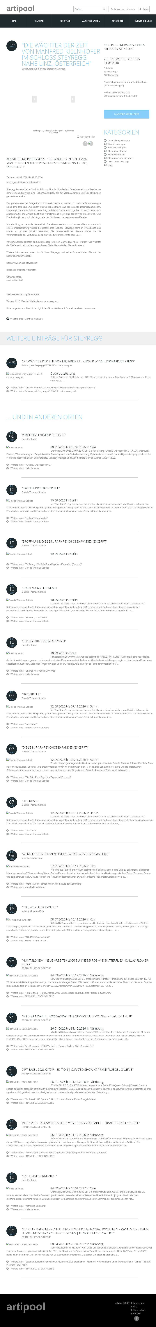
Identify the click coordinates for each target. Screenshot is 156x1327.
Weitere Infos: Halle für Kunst (25, 468)
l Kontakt (136, 1313)
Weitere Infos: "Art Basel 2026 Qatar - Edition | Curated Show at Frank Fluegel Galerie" (52, 1099)
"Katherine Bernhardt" (39, 1176)
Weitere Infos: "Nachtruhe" (23, 724)
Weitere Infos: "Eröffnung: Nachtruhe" (28, 518)
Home (13, 20)
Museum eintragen (116, 151)
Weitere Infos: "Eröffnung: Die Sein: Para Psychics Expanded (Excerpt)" (45, 564)
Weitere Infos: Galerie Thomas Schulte (30, 521)
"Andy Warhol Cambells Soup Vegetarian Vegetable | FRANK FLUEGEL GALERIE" (81, 1123)
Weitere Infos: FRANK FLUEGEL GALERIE (32, 996)
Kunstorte (117, 20)
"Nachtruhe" (31, 694)
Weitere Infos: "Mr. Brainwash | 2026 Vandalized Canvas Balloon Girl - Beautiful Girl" (51, 1046)
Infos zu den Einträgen (118, 161)
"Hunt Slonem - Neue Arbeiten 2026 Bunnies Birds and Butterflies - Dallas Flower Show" (85, 962)
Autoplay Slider (87, 137)
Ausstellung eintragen (124, 9)
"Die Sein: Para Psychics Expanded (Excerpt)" (55, 747)
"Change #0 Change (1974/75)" (44, 641)
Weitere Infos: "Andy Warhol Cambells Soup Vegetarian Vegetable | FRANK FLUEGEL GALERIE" (58, 1152)
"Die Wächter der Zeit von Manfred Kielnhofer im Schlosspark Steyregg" (78, 361)
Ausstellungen (91, 20)
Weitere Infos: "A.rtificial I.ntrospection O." (30, 464)
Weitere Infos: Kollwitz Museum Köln (29, 940)
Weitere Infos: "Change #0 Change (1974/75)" (32, 670)
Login (143, 9)
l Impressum (137, 1303)
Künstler (65, 20)
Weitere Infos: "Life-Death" (23, 830)
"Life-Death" (30, 801)
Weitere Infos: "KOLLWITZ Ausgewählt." (29, 937)
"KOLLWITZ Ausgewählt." (40, 907)
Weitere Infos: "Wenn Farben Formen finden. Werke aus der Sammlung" (45, 883)
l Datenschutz (138, 1310)
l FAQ (134, 1306)
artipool (20, 8)
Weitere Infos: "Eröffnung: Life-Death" (28, 617)
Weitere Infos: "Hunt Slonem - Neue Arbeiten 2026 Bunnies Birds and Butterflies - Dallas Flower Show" (60, 993)
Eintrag (39, 20)
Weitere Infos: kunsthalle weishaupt (28, 887)
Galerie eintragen (116, 144)
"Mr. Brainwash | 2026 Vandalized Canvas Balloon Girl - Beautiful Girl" (77, 1016)
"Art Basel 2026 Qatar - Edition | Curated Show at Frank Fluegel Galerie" (77, 1069)
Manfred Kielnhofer (33, 319)
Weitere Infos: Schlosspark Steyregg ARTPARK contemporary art (43, 391)
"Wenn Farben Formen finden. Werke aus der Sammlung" (66, 854)
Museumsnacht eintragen (120, 158)
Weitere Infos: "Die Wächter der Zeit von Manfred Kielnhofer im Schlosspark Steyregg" (52, 387)
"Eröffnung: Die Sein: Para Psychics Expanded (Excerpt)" (64, 541)
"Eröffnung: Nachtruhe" (41, 488)
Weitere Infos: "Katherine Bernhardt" (27, 1206)
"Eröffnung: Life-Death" (40, 588)
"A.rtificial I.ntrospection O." (44, 435)
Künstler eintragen (116, 147)
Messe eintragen (115, 154)
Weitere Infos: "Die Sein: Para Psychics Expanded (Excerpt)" (40, 777)
